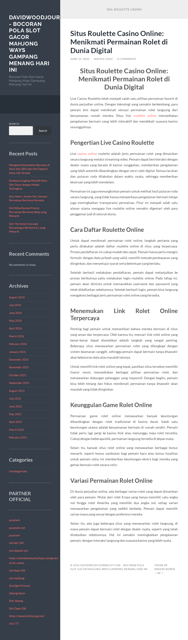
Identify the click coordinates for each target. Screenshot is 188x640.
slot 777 (14, 623)
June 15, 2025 (80, 58)
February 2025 (18, 437)
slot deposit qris (18, 550)
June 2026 (15, 312)
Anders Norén (164, 569)
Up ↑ (160, 573)
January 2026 (17, 351)
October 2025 (17, 375)
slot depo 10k (17, 570)
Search (14, 123)
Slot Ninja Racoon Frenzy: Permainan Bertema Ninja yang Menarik (28, 211)
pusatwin (14, 520)
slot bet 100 (16, 542)
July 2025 (15, 398)
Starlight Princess (19, 585)
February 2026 (18, 344)
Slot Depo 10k (17, 608)
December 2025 (19, 359)
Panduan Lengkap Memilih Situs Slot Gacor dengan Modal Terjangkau (28, 184)
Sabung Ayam (17, 593)
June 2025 (15, 406)
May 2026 (15, 320)
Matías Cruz (103, 58)
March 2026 (16, 336)
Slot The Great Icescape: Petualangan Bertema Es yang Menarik (27, 227)
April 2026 (15, 328)
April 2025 (15, 421)
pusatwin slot (17, 527)
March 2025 (16, 429)
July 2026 (15, 305)
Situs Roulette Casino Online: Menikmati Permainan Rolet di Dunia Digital (119, 42)
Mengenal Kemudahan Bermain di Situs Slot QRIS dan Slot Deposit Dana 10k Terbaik (29, 169)
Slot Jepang (16, 600)
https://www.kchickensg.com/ (27, 616)
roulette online (144, 116)
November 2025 (19, 367)
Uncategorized (18, 471)
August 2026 (17, 297)
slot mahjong (16, 578)
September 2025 (19, 382)
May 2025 (15, 414)
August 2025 (17, 390)
